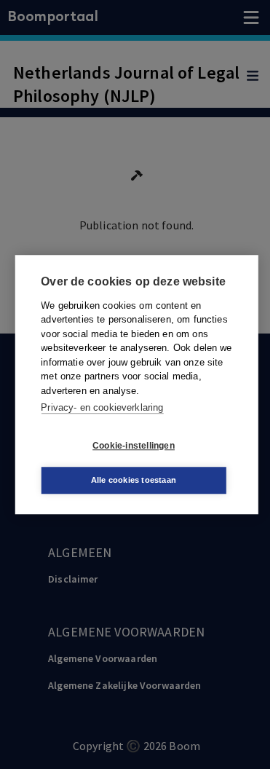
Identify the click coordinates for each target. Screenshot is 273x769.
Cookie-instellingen (133, 446)
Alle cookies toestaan (133, 480)
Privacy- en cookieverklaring (102, 407)
